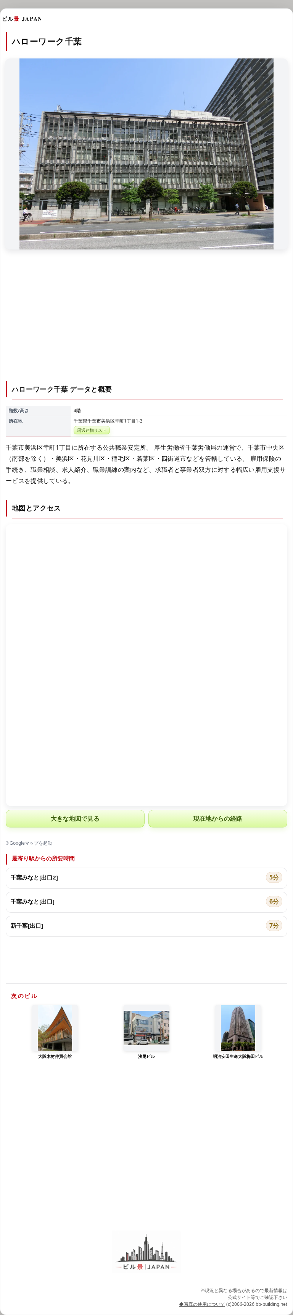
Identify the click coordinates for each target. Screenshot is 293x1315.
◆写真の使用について (202, 1304)
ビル (22, 19)
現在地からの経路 (217, 818)
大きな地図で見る (75, 818)
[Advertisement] (146, 319)
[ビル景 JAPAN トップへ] (146, 1252)
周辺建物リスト (91, 430)
